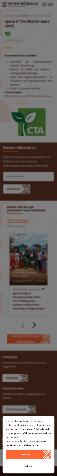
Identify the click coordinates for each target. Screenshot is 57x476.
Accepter (25, 454)
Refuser (28, 466)
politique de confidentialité (22, 445)
